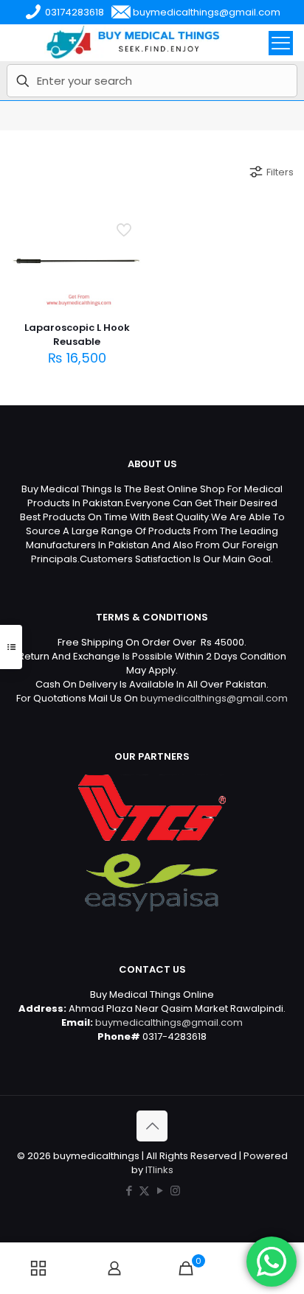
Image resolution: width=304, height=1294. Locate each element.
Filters (280, 172)
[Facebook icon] (128, 1190)
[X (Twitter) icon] (144, 1190)
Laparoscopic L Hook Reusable (77, 335)
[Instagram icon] (175, 1190)
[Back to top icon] (152, 1126)
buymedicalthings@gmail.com (214, 698)
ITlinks (159, 1170)
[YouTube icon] (159, 1190)
